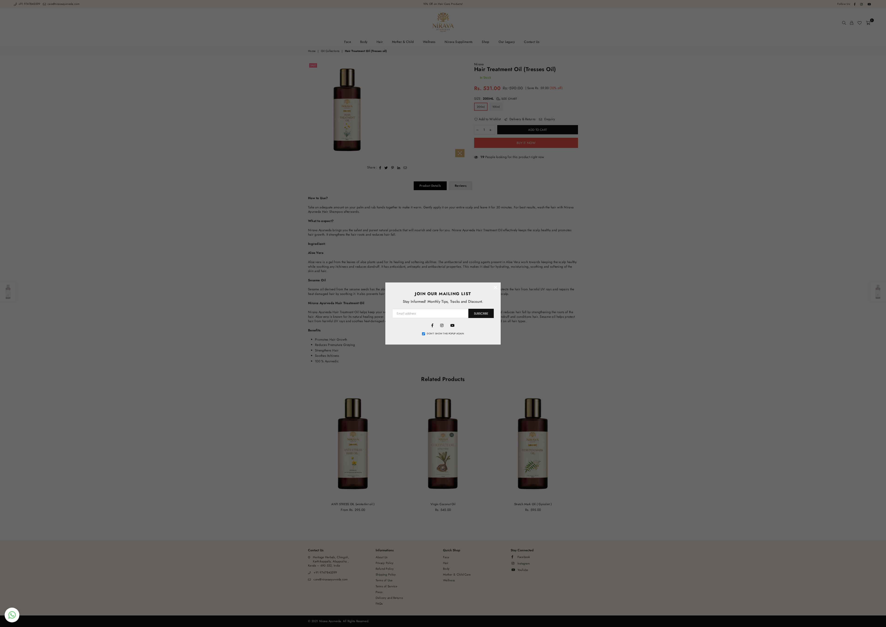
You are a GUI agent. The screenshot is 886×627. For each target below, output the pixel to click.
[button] (12, 615)
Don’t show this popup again (445, 333)
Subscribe (481, 313)
